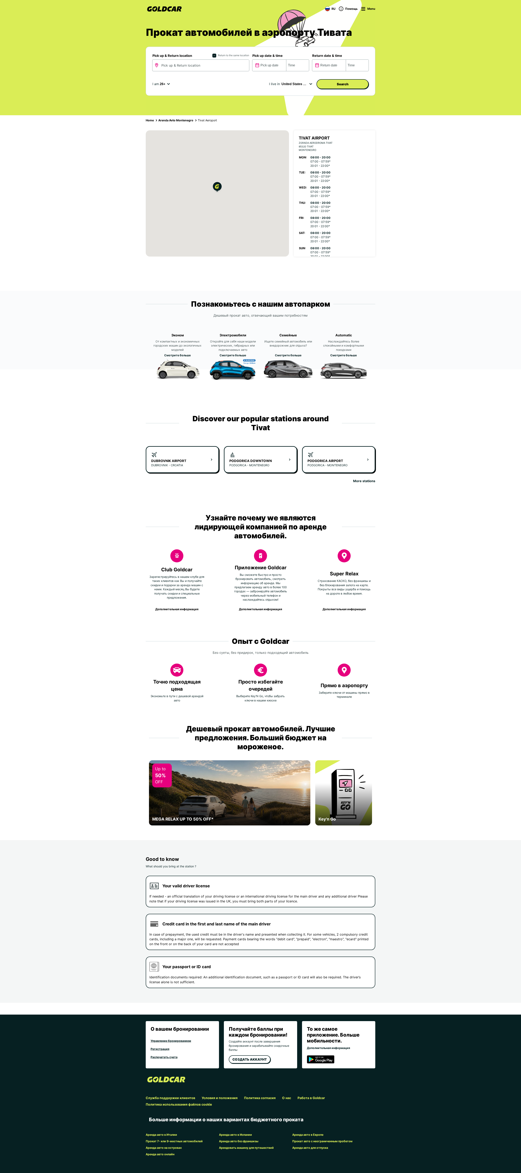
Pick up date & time (267, 56)
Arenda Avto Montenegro (175, 120)
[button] (217, 187)
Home (150, 120)
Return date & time (327, 56)
